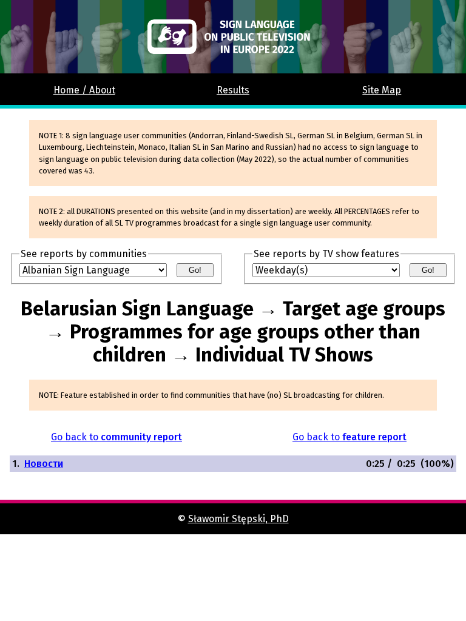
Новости (43, 463)
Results (233, 90)
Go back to (116, 437)
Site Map (381, 90)
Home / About (84, 90)
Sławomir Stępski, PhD (238, 519)
